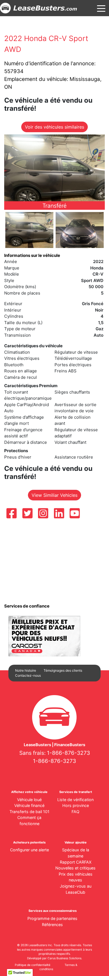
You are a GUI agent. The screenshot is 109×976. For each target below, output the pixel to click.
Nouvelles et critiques (75, 868)
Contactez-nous (28, 675)
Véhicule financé (29, 805)
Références (52, 924)
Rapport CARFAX (75, 862)
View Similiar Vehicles (54, 495)
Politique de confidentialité (32, 965)
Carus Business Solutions (64, 958)
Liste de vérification (75, 799)
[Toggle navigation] (101, 8)
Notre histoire (25, 670)
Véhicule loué (29, 799)
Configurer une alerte (29, 849)
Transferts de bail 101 (29, 811)
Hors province (75, 805)
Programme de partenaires (52, 918)
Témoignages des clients (63, 670)
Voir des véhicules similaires (54, 127)
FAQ (75, 811)
